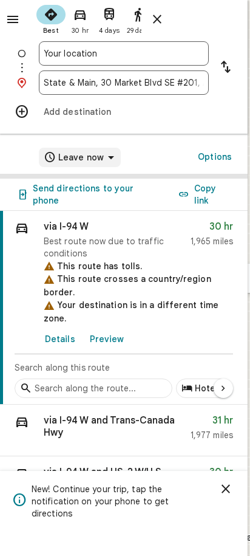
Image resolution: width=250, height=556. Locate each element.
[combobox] (124, 53)
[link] (124, 308)
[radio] (51, 18)
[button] (124, 430)
